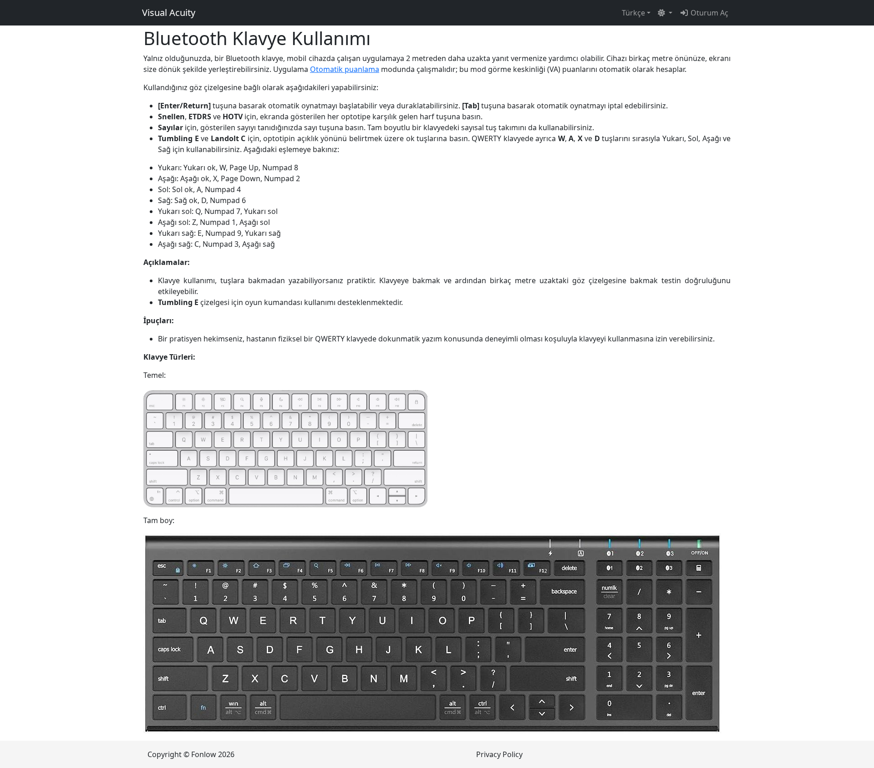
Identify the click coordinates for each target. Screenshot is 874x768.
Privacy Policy (499, 754)
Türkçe (633, 13)
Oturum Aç (708, 13)
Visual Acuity (168, 12)
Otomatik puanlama (344, 69)
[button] (665, 13)
